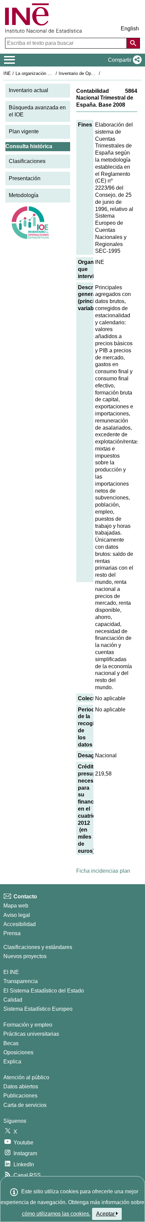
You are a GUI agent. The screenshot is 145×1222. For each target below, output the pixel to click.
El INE (11, 972)
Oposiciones (18, 1052)
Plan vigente (24, 131)
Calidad (12, 1000)
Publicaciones (20, 1095)
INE (7, 73)
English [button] (130, 28)
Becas (11, 1043)
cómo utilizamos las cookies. (56, 1214)
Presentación (24, 178)
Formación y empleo (27, 1025)
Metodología (23, 195)
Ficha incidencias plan (103, 871)
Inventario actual (28, 90)
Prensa (12, 933)
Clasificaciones (27, 161)
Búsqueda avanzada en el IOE (37, 111)
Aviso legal (16, 915)
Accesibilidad (19, 924)
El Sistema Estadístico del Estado (43, 991)
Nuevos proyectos (25, 956)
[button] (123, 60)
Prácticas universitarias (31, 1034)
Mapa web (15, 905)
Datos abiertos (20, 1086)
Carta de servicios (25, 1105)
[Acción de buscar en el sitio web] (133, 43)
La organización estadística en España (53, 73)
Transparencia (20, 981)
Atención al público (26, 1077)
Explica (12, 1061)
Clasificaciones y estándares (37, 947)
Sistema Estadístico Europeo (37, 1009)
